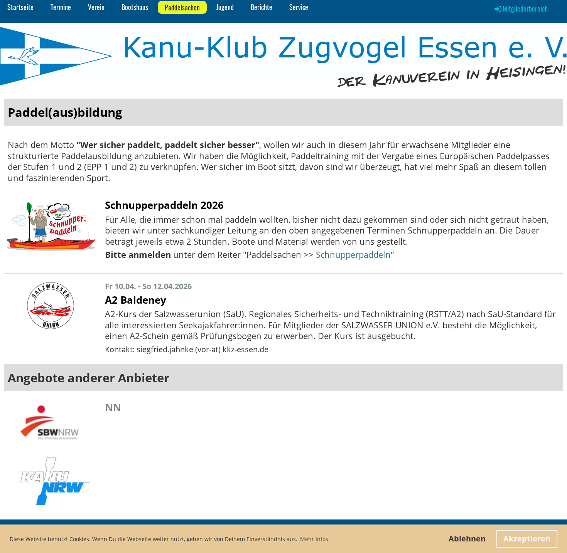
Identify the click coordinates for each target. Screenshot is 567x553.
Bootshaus (135, 7)
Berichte (261, 7)
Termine (61, 7)
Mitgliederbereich (525, 8)
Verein (96, 7)
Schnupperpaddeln (353, 254)
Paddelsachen (182, 7)
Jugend (225, 7)
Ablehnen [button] (467, 538)
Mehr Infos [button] (314, 539)
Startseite (20, 7)
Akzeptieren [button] (526, 538)
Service (298, 7)
